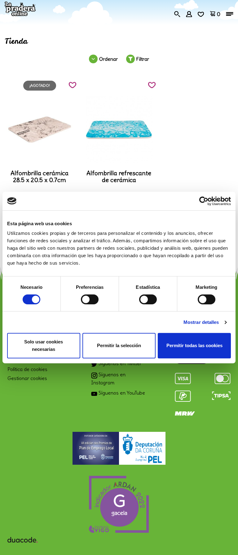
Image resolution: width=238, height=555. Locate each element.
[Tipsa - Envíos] (221, 395)
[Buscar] (177, 13)
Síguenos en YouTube (121, 393)
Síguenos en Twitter (119, 363)
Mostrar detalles (201, 322)
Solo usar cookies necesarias (43, 345)
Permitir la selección (119, 345)
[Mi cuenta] (189, 13)
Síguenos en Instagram (108, 378)
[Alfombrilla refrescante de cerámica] (119, 129)
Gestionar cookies (27, 378)
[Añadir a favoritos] (72, 85)
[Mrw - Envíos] (185, 412)
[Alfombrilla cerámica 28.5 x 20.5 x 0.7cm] (39, 129)
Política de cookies (27, 369)
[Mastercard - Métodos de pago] (222, 377)
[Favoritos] (201, 13)
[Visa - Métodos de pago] (183, 377)
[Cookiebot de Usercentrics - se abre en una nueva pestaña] (204, 201)
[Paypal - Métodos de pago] (183, 395)
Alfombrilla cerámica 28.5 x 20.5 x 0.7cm (39, 176)
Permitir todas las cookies (194, 345)
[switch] (90, 299)
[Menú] (229, 14)
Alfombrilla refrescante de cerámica (118, 176)
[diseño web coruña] (22, 538)
